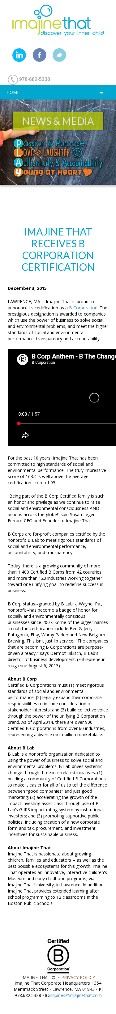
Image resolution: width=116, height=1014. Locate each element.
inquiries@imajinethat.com (75, 995)
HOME (12, 92)
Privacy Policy (78, 977)
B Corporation (83, 308)
